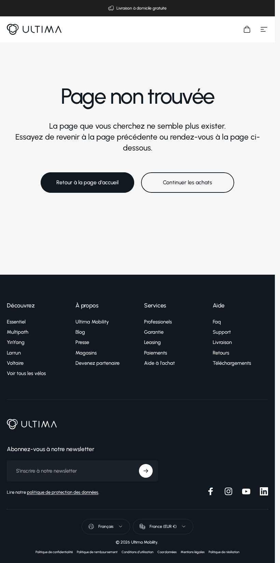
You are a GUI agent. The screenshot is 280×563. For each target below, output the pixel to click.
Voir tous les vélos (26, 373)
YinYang (16, 342)
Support (222, 332)
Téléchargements (232, 363)
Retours (221, 353)
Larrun (14, 353)
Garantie (154, 332)
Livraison (222, 342)
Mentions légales (193, 552)
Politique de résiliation (224, 552)
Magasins (86, 353)
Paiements (155, 353)
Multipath (17, 332)
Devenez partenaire (97, 363)
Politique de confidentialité (54, 552)
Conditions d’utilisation (137, 552)
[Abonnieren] (146, 471)
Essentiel (16, 322)
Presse (82, 342)
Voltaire (15, 363)
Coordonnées (167, 552)
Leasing (152, 342)
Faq (217, 322)
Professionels (158, 322)
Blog (80, 332)
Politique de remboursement (97, 552)
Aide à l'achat (159, 363)
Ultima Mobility (92, 322)
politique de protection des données (62, 492)
